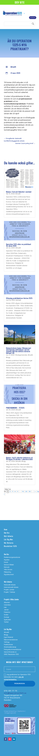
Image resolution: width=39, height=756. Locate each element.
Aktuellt (13, 67)
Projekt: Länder (9, 590)
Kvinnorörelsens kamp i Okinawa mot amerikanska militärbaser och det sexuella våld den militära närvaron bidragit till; (18, 350)
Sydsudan (7, 620)
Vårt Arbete (8, 536)
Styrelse (6, 560)
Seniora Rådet (9, 565)
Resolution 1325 (10, 546)
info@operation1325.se (15, 693)
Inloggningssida (10, 713)
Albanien (7, 602)
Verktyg (6, 642)
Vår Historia (8, 543)
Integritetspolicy (10, 711)
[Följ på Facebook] (5, 739)
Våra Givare (8, 569)
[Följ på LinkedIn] (14, 739)
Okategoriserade (21, 355)
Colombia (7, 605)
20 (26, 491)
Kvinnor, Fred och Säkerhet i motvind (18, 192)
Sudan (6, 615)
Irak (5, 607)
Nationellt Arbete (9, 585)
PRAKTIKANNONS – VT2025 (15, 408)
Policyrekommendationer (12, 649)
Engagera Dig (32, 17)
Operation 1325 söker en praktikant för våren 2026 (18, 245)
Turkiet (6, 622)
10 (23, 491)
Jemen (6, 610)
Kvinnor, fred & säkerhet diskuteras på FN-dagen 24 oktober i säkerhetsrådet (19, 458)
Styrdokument (9, 574)
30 (30, 491)
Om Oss (7, 533)
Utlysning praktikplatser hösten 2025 (19, 298)
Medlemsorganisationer (12, 557)
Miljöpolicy (7, 572)
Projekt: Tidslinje (9, 592)
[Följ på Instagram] (9, 739)
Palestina (7, 612)
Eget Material (8, 637)
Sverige (6, 617)
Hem (5, 529)
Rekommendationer (11, 640)
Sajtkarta (21, 711)
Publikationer (8, 644)
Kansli (6, 562)
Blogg (8, 357)
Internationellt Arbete (11, 587)
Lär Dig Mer (8, 539)
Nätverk (6, 567)
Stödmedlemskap (10, 647)
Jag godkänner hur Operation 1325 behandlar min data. (17, 677)
